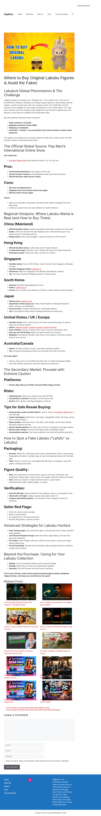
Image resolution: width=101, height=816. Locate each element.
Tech (49, 14)
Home (20, 14)
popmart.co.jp (26, 301)
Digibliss (8, 14)
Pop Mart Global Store (18, 160)
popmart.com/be (50, 327)
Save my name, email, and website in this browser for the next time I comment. (37, 761)
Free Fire (29, 14)
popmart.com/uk (35, 327)
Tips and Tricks (61, 14)
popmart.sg (36, 269)
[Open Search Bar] (72, 14)
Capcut (40, 14)
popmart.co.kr (20, 288)
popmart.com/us (21, 327)
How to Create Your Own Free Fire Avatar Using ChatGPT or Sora (28, 707)
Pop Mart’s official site (63, 412)
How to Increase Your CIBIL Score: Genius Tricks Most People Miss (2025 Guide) (33, 709)
